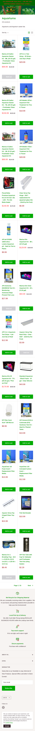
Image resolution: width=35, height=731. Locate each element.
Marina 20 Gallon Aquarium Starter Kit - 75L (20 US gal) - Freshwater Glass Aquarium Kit (8, 104)
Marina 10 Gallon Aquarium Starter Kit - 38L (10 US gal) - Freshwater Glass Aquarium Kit (8, 58)
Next (29, 585)
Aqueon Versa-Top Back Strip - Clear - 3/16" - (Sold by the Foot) (25, 335)
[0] (31, 10)
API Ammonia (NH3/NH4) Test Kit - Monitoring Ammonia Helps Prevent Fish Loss (9, 290)
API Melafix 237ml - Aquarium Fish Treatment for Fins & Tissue (25, 103)
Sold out (9, 77)
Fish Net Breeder (25, 513)
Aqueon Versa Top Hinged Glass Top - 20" (8, 515)
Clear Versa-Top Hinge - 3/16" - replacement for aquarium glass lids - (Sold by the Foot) (26, 197)
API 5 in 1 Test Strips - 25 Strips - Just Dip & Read (25, 56)
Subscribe (8, 688)
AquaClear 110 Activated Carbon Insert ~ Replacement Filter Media (25, 471)
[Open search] (24, 10)
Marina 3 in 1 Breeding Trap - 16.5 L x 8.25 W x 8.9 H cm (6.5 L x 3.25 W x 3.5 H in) (9, 559)
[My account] (27, 10)
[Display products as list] (32, 32)
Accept (7, 726)
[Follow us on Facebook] (3, 707)
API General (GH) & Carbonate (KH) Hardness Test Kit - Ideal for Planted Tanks (26, 424)
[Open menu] (3, 10)
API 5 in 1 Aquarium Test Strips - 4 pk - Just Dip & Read (8, 334)
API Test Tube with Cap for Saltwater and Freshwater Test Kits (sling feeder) (25, 559)
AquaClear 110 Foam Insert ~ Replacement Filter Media (8, 470)
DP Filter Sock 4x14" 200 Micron (8, 421)
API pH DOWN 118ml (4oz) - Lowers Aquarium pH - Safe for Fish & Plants (8, 244)
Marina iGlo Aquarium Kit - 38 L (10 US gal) (26, 242)
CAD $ (5, 697)
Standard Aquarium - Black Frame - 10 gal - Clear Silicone (26, 378)
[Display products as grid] (29, 32)
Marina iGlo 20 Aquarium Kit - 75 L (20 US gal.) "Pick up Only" (8, 379)
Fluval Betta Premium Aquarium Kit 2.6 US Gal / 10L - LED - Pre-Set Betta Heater (8, 197)
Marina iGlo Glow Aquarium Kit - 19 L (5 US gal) (26, 288)
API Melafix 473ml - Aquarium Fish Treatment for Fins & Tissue (25, 150)
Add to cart (26, 77)
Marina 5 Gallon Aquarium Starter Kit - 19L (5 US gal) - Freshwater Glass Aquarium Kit (8, 151)
